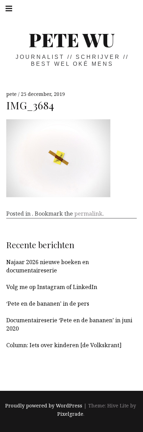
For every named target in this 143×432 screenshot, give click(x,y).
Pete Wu (71, 39)
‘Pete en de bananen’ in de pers (47, 303)
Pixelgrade (70, 414)
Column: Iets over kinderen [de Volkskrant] (63, 345)
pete (12, 94)
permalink (88, 213)
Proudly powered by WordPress (43, 405)
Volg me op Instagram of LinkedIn (51, 287)
